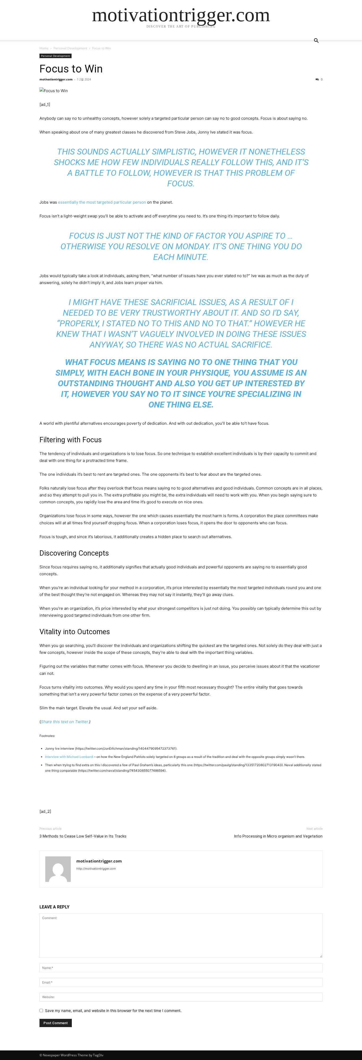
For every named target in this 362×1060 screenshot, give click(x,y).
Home (43, 48)
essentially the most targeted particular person (102, 202)
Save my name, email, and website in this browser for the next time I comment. (113, 1010)
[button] (316, 41)
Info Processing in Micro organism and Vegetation (278, 836)
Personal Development (70, 48)
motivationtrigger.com (56, 79)
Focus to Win (71, 68)
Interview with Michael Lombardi (69, 757)
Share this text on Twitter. (65, 721)
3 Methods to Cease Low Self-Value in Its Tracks (82, 836)
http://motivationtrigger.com (96, 868)
